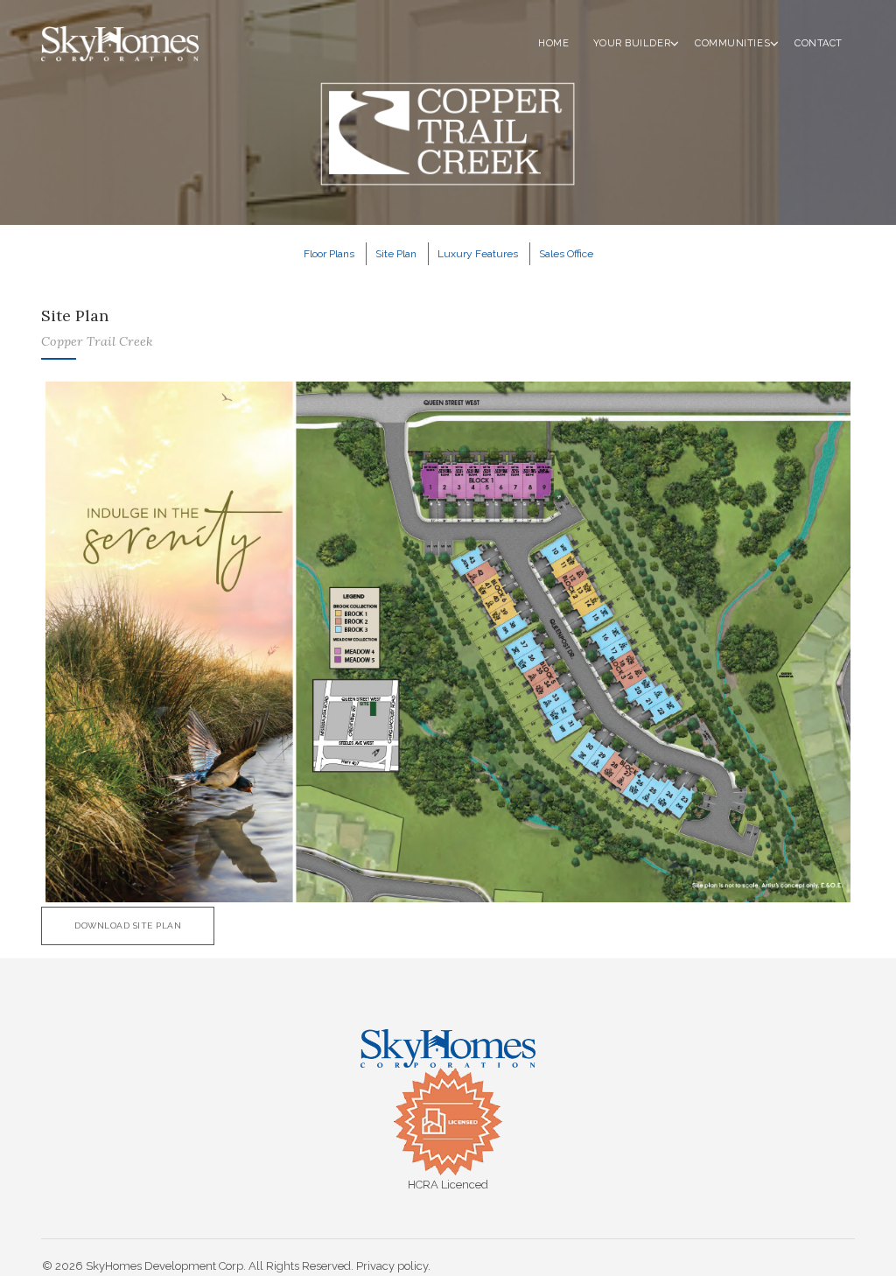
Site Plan (395, 254)
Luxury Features (478, 254)
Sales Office (566, 254)
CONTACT (818, 43)
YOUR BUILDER (631, 43)
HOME (553, 43)
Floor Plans (329, 254)
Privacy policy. (393, 1265)
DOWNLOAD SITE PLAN (127, 925)
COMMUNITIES (732, 43)
